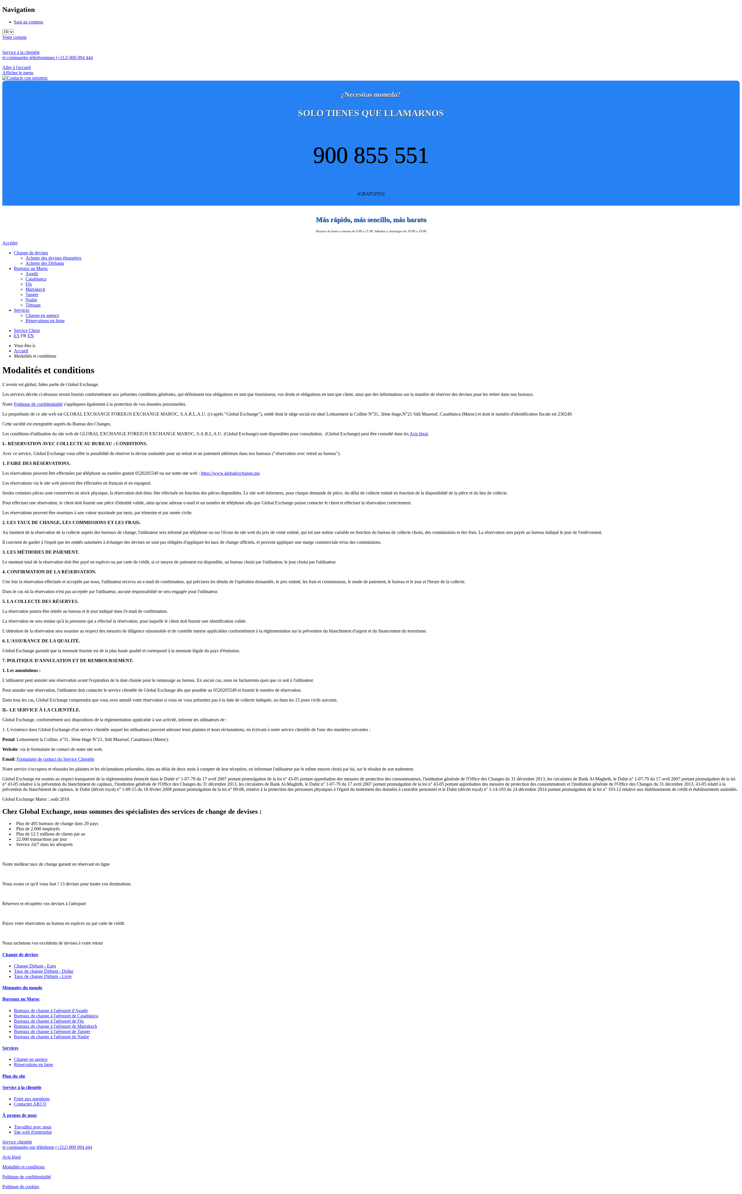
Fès (29, 284)
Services (21, 310)
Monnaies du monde (22, 987)
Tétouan (33, 304)
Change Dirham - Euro (35, 965)
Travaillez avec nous (32, 1126)
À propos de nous (19, 1115)
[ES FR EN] (371, 32)
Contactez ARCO (30, 1103)
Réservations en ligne (45, 320)
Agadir (32, 273)
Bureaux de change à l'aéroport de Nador (51, 1036)
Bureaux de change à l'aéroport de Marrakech (55, 1026)
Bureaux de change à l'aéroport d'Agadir (51, 1010)
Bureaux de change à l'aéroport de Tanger (52, 1031)
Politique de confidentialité (38, 404)
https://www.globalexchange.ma (230, 473)
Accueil (21, 350)
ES (16, 335)
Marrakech (35, 289)
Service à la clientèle (21, 1087)
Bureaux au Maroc (31, 268)
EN (31, 335)
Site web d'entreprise (33, 1132)
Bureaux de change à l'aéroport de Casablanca (56, 1015)
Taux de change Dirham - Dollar (43, 971)
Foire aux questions (32, 1098)
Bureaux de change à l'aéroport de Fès (49, 1021)
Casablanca (36, 278)
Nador (31, 299)
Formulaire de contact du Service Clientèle (55, 759)
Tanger (32, 294)
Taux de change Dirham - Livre (43, 976)
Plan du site (13, 1076)
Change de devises (31, 252)
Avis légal (419, 433)
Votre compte (14, 37)
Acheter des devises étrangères (53, 258)
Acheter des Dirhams (45, 263)
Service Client (27, 330)
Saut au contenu (28, 21)
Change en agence (42, 315)
